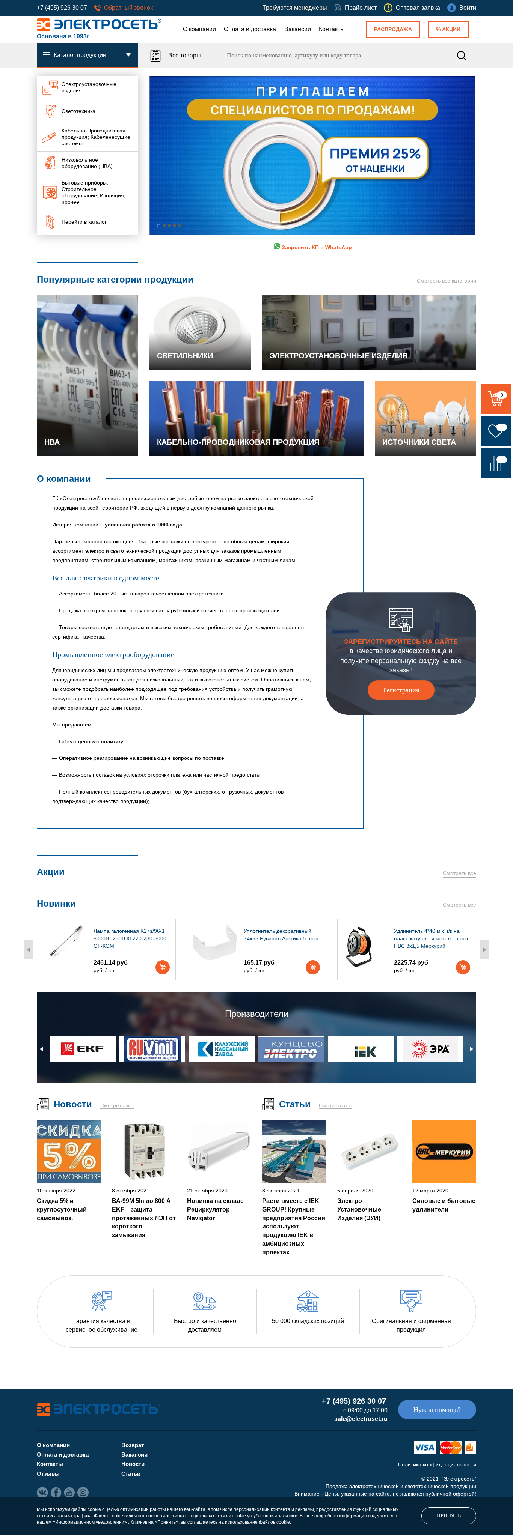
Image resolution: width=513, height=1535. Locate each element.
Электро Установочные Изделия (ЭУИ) (359, 1209)
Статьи (130, 1473)
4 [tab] (174, 225)
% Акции (448, 29)
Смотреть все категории (446, 281)
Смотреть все (459, 873)
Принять (449, 1515)
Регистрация (401, 690)
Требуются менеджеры (295, 8)
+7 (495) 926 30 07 (62, 8)
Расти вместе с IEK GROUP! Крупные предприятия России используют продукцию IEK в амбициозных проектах (293, 1226)
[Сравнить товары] (496, 463)
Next (484, 949)
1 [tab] (158, 225)
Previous (28, 949)
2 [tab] (164, 225)
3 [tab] (169, 225)
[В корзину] (162, 967)
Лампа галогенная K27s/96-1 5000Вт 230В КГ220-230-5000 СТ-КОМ (130, 938)
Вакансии (297, 29)
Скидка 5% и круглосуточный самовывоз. (62, 1209)
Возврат (132, 1445)
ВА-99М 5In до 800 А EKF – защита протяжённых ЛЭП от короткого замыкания (144, 1218)
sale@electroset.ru (361, 1419)
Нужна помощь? (437, 1409)
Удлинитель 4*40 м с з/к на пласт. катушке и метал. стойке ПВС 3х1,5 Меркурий (432, 938)
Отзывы (48, 1473)
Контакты (332, 29)
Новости (133, 1464)
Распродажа (393, 29)
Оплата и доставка (250, 29)
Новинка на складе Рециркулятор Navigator (215, 1209)
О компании (199, 29)
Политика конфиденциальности (437, 1464)
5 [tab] (179, 225)
